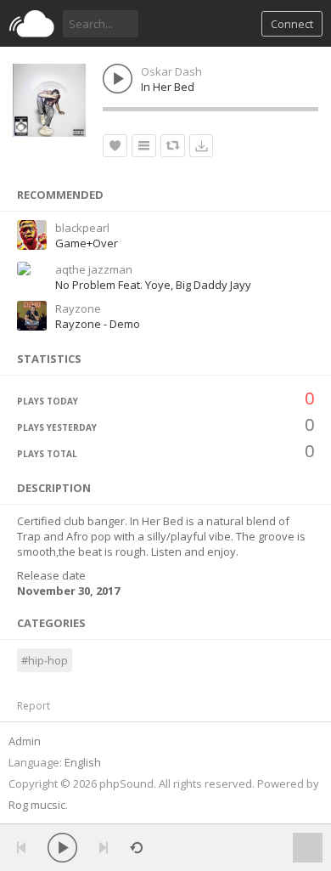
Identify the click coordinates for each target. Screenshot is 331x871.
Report (33, 705)
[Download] (201, 145)
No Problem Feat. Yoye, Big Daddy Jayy (153, 284)
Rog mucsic (36, 804)
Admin (24, 741)
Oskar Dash (171, 71)
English (83, 762)
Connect (292, 23)
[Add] (144, 145)
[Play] (62, 848)
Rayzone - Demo (97, 323)
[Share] (172, 145)
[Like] (115, 145)
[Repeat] (136, 848)
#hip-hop (44, 660)
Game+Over (86, 243)
